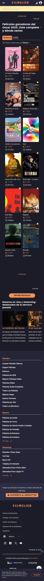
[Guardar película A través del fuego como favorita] (37, 47)
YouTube (5, 456)
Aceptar (37, 575)
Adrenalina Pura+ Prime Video (14, 468)
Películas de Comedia (10, 429)
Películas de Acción (10, 418)
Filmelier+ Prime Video (11, 452)
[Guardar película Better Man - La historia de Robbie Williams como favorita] (37, 153)
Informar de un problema (12, 526)
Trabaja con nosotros (11, 517)
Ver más (5, 441)
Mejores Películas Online (12, 379)
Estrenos (5, 371)
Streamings (6, 447)
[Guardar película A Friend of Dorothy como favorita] (20, 47)
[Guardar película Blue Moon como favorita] (20, 188)
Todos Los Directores (10, 406)
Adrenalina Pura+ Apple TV (12, 472)
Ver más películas (22, 295)
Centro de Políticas (10, 522)
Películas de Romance (11, 433)
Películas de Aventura (10, 437)
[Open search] (39, 568)
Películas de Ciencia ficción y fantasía (17, 426)
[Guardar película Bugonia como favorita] (37, 188)
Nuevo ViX (6, 460)
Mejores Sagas (8, 394)
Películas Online (8, 383)
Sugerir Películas (8, 367)
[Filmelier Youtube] (20, 543)
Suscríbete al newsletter (23, 495)
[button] (22, 27)
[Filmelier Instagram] (5, 543)
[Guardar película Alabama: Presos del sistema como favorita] (37, 82)
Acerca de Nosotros (10, 513)
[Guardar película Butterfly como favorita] (37, 223)
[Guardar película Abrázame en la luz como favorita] (20, 82)
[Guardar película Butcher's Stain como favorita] (20, 223)
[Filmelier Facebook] (10, 543)
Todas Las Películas (10, 391)
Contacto (6, 531)
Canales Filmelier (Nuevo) (12, 364)
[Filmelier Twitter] (15, 543)
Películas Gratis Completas (12, 387)
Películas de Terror (9, 422)
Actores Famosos (9, 398)
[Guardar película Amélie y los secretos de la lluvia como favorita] (20, 117)
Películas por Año (9, 402)
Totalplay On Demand (10, 464)
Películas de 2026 (9, 375)
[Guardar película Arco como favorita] (37, 117)
